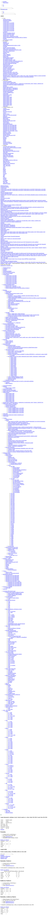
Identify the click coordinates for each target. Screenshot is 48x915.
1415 (9, 603)
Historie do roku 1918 (7, 71)
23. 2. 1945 (10, 724)
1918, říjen (10, 632)
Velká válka (5, 152)
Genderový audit (11, 449)
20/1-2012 (12, 522)
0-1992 (11, 545)
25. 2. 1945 (10, 726)
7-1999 (11, 537)
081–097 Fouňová (16, 482)
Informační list (6, 121)
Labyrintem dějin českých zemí (9, 146)
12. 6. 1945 (10, 769)
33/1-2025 (12, 493)
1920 (9, 639)
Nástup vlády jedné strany (8, 155)
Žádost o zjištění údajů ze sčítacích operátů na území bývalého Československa (23, 314)
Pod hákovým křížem (12, 655)
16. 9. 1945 (10, 785)
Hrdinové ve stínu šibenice (8, 156)
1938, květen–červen (12, 647)
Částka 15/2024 (13, 373)
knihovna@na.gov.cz (10, 885)
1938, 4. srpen (11, 648)
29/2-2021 (12, 501)
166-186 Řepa (16, 488)
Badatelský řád (6, 43)
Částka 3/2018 (13, 359)
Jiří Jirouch (10, 681)
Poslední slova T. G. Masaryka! (14, 322)
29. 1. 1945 (10, 719)
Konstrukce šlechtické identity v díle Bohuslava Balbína (19, 423)
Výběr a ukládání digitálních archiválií (15, 376)
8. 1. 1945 (10, 713)
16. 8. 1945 (10, 782)
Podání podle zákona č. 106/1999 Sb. (10, 89)
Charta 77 (10, 697)
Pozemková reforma (12, 673)
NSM (9, 305)
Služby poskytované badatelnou (9, 48)
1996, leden (10, 709)
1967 (9, 686)
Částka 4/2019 (13, 360)
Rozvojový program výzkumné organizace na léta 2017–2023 (20, 451)
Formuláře (5, 46)
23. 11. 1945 (10, 802)
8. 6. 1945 (10, 768)
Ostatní (4, 139)
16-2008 (12, 527)
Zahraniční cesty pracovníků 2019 (14, 583)
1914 (9, 627)
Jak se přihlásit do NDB (7, 58)
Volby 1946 (5, 182)
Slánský (12, 309)
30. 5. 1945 (10, 763)
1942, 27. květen (11, 660)
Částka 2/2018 (13, 358)
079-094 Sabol (16, 472)
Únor (4, 167)
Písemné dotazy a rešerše (8, 86)
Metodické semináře (12, 378)
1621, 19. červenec (12, 611)
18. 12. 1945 (10, 808)
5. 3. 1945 (10, 730)
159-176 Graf (15, 477)
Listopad (4, 178)
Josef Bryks (10, 677)
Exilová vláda (10, 652)
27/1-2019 (12, 506)
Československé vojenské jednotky (15, 654)
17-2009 (12, 526)
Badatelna (5, 41)
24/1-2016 (12, 513)
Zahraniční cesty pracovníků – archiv (10, 130)
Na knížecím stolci (6, 148)
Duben (4, 170)
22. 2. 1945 (10, 723)
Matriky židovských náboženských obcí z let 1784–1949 (19, 301)
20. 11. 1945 (10, 800)
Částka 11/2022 (13, 368)
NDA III (9, 425)
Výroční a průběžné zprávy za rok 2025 (16, 409)
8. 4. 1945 (10, 740)
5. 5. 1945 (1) (10, 751)
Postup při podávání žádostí (8, 90)
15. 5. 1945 (10, 757)
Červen (4, 172)
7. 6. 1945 (10, 767)
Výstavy (4, 112)
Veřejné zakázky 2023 (7, 100)
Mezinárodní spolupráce (7, 124)
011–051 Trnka (16, 479)
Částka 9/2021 (13, 366)
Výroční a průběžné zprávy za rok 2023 (16, 411)
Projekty (4, 110)
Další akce (5, 116)
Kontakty (5, 1)
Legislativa (5, 31)
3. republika (5, 180)
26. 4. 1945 (10, 746)
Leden (4, 166)
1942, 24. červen (11, 663)
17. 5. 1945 (10, 759)
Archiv (9, 465)
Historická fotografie (7, 133)
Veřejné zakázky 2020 (7, 103)
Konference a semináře (7, 143)
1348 (9, 602)
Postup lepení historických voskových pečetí (17, 433)
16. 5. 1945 (10, 758)
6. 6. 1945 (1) (10, 765)
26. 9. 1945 (10, 787)
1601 (9, 606)
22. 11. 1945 (10, 801)
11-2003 (12, 532)
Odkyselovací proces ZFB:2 (13, 437)
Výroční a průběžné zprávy (8, 92)
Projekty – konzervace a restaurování (15, 446)
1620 (9, 610)
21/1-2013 (12, 520)
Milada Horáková (11, 676)
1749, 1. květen (11, 614)
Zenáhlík (12, 311)
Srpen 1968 (10, 688)
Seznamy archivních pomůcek (9, 47)
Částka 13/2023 (13, 371)
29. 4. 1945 (10, 747)
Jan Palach (10, 692)
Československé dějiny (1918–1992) (10, 72)
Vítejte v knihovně (6, 54)
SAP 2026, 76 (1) (13, 555)
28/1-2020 (12, 504)
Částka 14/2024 (13, 372)
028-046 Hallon (16, 468)
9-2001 (11, 535)
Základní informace (7, 19)
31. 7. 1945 (10, 776)
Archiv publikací (6, 122)
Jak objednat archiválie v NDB (9, 59)
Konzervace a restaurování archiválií (10, 74)
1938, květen (10, 646)
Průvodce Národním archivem (9, 32)
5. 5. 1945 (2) (10, 753)
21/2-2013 (12, 519)
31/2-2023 (12, 496)
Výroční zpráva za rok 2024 (8, 23)
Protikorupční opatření (7, 94)
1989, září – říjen (11, 702)
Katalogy (5, 137)
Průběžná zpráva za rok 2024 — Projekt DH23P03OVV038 (22, 431)
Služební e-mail (3, 858)
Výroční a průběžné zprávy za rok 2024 (16, 410)
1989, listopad (11, 703)
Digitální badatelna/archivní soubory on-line (11, 45)
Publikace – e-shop (6, 131)
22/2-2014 (12, 517)
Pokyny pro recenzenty (12, 459)
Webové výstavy (6, 113)
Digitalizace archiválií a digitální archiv (10, 73)
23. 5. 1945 (10, 760)
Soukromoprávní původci (8, 65)
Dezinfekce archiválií (7, 67)
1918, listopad (11, 634)
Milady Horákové (6, 79)
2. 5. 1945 (10, 750)
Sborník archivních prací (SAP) (9, 120)
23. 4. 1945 (10, 745)
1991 (9, 708)
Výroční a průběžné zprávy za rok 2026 (16, 408)
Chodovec (5, 77)
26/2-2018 (12, 508)
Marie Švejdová (11, 679)
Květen (4, 171)
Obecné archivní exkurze (8, 70)
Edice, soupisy (6, 136)
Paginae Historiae (6, 119)
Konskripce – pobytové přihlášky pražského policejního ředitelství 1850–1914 (23, 295)
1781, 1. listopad (11, 615)
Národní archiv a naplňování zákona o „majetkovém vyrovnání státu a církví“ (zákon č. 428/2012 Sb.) (23, 83)
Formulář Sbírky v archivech (16, 463)
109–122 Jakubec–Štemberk (18, 484)
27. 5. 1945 (10, 762)
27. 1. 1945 (10, 718)
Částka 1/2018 (13, 357)
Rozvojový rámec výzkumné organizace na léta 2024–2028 (19, 450)
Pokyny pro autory (11, 458)
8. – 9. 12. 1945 (11, 804)
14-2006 (12, 529)
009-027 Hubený (16, 467)
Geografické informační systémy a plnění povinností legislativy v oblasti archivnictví (24, 427)
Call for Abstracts (11, 461)
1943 (9, 664)
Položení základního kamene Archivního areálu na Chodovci (15, 37)
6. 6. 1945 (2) (10, 766)
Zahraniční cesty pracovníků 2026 (9, 125)
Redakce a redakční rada (13, 548)
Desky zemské (11, 302)
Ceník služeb (5, 44)
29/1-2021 (12, 502)
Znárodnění (10, 672)
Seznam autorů (11, 546)
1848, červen (10, 619)
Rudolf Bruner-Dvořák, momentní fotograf (16, 623)
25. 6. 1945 (10, 772)
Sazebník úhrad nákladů (7, 91)
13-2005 (12, 530)
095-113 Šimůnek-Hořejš (18, 473)
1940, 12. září (10, 658)
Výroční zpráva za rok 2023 (8, 25)
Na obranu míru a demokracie (9, 163)
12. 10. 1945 (10, 792)
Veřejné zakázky (6, 95)
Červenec (5, 173)
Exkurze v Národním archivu (8, 68)
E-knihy (4, 140)
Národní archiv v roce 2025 (8, 35)
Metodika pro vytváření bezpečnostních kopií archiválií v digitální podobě (22, 436)
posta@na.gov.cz (9, 836)
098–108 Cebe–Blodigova (18, 483)
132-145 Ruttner (16, 475)
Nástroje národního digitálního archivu (15, 377)
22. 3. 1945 (10, 736)
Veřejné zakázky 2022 (7, 101)
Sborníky (5, 138)
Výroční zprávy (6, 21)
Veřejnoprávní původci (7, 66)
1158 (9, 599)
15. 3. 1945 (10, 733)
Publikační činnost (6, 117)
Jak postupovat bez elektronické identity (11, 62)
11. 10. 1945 (10, 791)
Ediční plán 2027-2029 (12, 460)
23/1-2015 (12, 515)
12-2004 (12, 531)
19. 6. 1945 (10, 771)
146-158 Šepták (16, 476)
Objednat (2, 829)
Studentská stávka (11, 691)
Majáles (9, 685)
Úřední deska (5, 93)
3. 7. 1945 (10, 774)
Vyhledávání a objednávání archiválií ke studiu (12, 49)
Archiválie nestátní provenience (14, 346)
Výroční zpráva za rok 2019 (8, 29)
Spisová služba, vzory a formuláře (14, 351)
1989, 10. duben (11, 701)
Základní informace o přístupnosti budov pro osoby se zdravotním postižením (18, 76)
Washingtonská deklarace (13, 631)
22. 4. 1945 (10, 744)
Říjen (4, 176)
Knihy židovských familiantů (13, 303)
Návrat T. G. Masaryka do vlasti (14, 636)
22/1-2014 (12, 518)
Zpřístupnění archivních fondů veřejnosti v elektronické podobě (20, 442)
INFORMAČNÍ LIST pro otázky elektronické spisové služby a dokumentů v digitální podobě (26, 356)
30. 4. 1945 (10, 748)
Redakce (9, 456)
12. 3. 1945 (10, 732)
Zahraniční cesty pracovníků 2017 (14, 585)
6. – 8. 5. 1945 (11, 754)
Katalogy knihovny (7, 55)
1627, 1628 (10, 612)
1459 (9, 605)
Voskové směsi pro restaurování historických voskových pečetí (20, 432)
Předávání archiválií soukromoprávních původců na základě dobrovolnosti (22, 347)
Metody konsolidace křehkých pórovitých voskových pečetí (20, 430)
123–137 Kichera (16, 485)
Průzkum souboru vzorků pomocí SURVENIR (17, 440)
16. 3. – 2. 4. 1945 (11, 735)
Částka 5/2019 (13, 362)
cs (3, 4)
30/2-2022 (12, 499)
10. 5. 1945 (10, 756)
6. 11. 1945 (10, 798)
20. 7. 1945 (10, 775)
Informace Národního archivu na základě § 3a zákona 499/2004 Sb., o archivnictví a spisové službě (27, 354)
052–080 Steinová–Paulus (18, 481)
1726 (9, 613)
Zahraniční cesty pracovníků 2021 (14, 582)
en (3, 5)
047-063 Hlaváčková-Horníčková (19, 469)
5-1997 (11, 539)
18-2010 (12, 524)
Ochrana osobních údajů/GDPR (9, 82)
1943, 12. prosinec (11, 665)
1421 (9, 604)
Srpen (4, 174)
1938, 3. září (10, 649)
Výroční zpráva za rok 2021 (8, 27)
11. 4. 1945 (10, 741)
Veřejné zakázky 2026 (7, 97)
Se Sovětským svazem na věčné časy (10, 160)
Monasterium (10, 294)
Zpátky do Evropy (6, 164)
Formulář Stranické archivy (15, 464)
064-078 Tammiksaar (17, 470)
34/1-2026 (12, 466)
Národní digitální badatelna (8, 57)
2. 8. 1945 (10, 778)
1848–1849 (10, 620)
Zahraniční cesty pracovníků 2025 (9, 126)
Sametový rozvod (6, 162)
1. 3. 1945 (10, 729)
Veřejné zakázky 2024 (7, 99)
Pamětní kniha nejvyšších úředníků (15, 594)
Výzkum (4, 108)
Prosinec (4, 179)
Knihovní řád (5, 56)
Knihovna (5, 53)
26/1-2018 (12, 509)
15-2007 (12, 528)
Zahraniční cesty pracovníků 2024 (9, 127)
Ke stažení (12, 355)
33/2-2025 (12, 478)
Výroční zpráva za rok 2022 (8, 26)
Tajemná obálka (6, 52)
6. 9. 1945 (10, 784)
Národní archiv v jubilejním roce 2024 (10, 36)
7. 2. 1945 (10, 721)
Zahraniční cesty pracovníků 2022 (9, 129)
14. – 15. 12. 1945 (11, 807)
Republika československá (8, 153)
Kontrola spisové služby (13, 353)
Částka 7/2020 (13, 364)
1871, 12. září (10, 622)
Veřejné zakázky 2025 (7, 98)
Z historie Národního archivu (8, 34)
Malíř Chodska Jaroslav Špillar (14, 624)
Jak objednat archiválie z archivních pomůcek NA (13, 61)
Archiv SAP (10, 554)
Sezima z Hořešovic (12, 595)
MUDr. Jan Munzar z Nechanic (14, 628)
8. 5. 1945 (10, 755)
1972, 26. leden (11, 696)
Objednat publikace (7, 142)
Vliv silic (10, 438)
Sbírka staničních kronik (13, 304)
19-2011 (12, 523)
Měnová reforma (11, 674)
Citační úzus (12, 551)
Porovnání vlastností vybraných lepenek (16, 441)
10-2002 (12, 533)
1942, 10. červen (11, 661)
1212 (9, 601)
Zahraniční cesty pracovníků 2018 (14, 584)
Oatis (11, 310)
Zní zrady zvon (11, 643)
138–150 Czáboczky (17, 486)
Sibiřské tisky (10, 629)
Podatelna (5, 85)
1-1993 (11, 544)
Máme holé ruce (6, 161)
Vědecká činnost (6, 109)
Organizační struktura (7, 20)
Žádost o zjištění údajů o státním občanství (16, 313)
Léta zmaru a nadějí (7, 154)
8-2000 (11, 536)
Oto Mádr (10, 682)
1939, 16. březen (11, 656)
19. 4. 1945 (10, 742)
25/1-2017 (12, 511)
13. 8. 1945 (10, 781)
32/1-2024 (12, 495)
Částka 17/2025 (13, 375)
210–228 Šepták (16, 491)
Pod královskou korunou (8, 149)
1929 (9, 640)
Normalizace (10, 695)
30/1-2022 (12, 500)
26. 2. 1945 (10, 727)
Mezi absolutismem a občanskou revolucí (11, 151)
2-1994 (11, 542)
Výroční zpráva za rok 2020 (8, 28)
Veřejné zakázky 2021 (7, 102)
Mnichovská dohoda (12, 650)
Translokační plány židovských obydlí (15, 300)
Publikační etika (11, 457)
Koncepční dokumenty (7, 111)
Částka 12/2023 (13, 369)
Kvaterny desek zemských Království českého (12, 147)
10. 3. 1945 (10, 731)
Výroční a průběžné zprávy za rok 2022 (16, 412)
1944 (9, 666)
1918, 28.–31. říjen (12, 633)
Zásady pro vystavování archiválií (9, 115)
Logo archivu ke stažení (7, 39)
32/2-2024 (12, 494)
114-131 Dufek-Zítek (17, 474)
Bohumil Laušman (6, 183)
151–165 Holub (16, 487)
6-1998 (11, 538)
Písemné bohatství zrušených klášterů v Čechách (17, 424)
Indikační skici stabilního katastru (14, 296)
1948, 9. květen (11, 669)
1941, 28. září (10, 659)
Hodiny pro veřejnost (4, 839)
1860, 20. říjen (11, 621)
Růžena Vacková (11, 678)
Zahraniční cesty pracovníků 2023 (9, 128)
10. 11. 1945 (10, 799)
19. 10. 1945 (10, 794)
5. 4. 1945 (10, 739)
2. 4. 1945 (10, 738)
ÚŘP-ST (10, 306)
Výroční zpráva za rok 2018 (8, 30)
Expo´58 (4, 157)
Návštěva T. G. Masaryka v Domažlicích (18, 637)
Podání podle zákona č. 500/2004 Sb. (10, 88)
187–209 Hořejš (16, 490)
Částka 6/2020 (13, 363)
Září (4, 175)
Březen (4, 169)
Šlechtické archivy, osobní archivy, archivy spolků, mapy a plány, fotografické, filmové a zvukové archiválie (24, 75)
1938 (9, 645)
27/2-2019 (12, 505)
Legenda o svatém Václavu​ (13, 597)
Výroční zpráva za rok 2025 (8, 22)
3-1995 (11, 541)
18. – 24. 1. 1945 (11, 715)
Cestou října (10, 638)
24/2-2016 (12, 512)
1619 (9, 608)
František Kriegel (11, 693)
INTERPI (10, 439)
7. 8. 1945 (10, 780)
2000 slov (10, 690)
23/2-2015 (12, 514)
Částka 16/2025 (13, 374)
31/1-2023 (12, 497)
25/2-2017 (12, 510)
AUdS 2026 (5, 144)
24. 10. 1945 (10, 795)
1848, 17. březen (11, 616)
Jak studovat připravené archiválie (9, 63)
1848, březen (10, 618)
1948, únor (10, 670)
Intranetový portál (4, 857)
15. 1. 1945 (10, 714)
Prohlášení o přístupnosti (5, 856)
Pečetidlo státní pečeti (12, 641)
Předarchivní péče (6, 64)
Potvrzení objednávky (12, 569)
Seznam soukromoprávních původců (15, 348)
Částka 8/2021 (13, 365)
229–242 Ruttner (16, 492)
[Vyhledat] (12, 8)
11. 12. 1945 (10, 805)
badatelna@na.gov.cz (10, 865)
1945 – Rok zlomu (6, 165)
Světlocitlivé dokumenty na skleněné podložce (17, 445)
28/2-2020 (12, 503)
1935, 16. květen (11, 642)
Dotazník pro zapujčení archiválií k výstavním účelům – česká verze (21, 315)
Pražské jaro (5, 158)
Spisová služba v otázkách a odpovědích (16, 350)
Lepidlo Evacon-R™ (12, 434)
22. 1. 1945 (10, 717)
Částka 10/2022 (13, 367)
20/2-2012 (12, 521)
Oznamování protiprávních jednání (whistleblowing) (13, 84)
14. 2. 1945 (10, 722)
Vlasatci (9, 687)
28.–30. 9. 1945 (11, 789)
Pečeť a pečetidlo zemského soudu (15, 593)
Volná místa (5, 106)
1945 (9, 667)
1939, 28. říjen (11, 657)
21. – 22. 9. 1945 (11, 786)
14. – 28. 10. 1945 (11, 793)
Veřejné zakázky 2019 (7, 104)
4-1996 (11, 540)
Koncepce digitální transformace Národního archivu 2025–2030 (20, 448)
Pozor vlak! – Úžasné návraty (9, 50)
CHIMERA (10, 443)
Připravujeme (5, 118)
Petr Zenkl (5, 181)
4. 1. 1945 (10, 712)
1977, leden (10, 699)
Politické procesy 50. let (12, 308)
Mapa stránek (5, 2)
